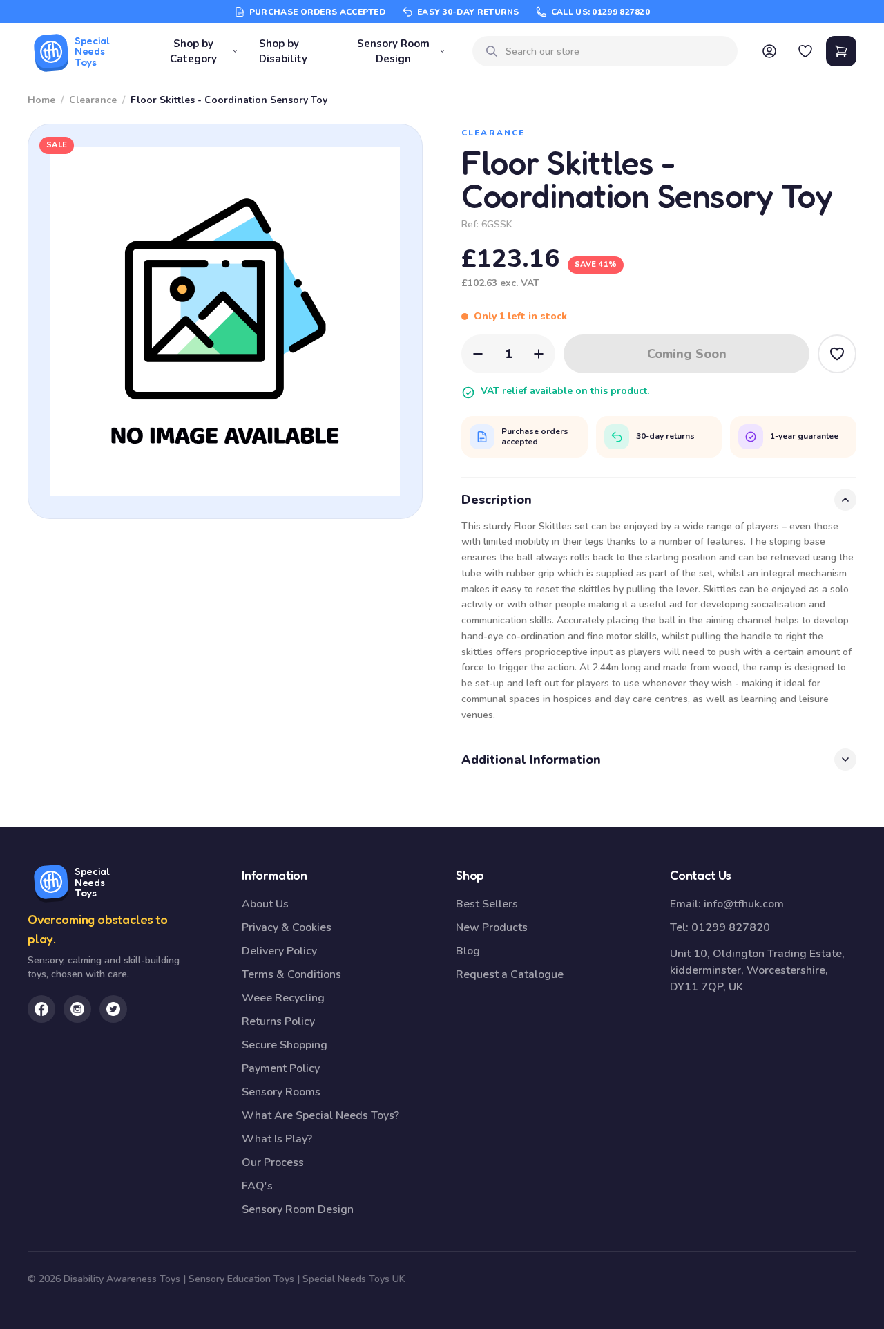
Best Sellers (487, 904)
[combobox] (616, 51)
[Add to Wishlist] (837, 353)
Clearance (93, 99)
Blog (468, 951)
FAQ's (257, 1186)
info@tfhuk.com (744, 904)
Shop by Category (193, 51)
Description (496, 499)
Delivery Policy (279, 951)
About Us (265, 904)
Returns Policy (278, 1021)
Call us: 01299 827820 (600, 11)
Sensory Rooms (281, 1092)
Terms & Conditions (291, 974)
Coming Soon (687, 354)
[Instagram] (77, 1009)
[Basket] (841, 51)
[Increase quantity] (538, 353)
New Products (492, 927)
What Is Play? (277, 1139)
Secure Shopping (284, 1045)
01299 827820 (730, 927)
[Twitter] (113, 1009)
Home (41, 99)
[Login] (769, 51)
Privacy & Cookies (287, 927)
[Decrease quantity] (477, 353)
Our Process (273, 1162)
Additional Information (531, 759)
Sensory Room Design (393, 51)
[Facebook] (41, 1009)
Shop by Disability (283, 51)
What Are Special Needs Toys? (320, 1115)
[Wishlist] (805, 51)
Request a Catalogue (510, 974)
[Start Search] (491, 51)
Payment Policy (281, 1068)
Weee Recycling (283, 998)
